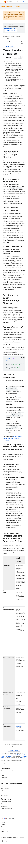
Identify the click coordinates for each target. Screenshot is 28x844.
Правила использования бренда (8, 810)
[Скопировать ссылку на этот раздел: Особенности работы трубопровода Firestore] (13, 303)
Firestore (17, 6)
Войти (24, 1)
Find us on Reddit (5, 788)
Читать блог (4, 786)
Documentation (6, 6)
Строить (7, 38)
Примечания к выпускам (6, 808)
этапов (5, 336)
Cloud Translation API (9, 28)
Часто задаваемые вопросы (7, 813)
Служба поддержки (6, 801)
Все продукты (4, 831)
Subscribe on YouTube (6, 793)
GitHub (2, 780)
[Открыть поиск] (18, 2)
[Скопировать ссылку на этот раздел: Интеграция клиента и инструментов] (17, 466)
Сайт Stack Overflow (6, 803)
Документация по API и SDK (7, 773)
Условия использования (6, 837)
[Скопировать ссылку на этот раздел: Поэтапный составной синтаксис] (13, 329)
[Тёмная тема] (22, 357)
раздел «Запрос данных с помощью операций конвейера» (12, 438)
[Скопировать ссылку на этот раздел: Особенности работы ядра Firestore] (13, 157)
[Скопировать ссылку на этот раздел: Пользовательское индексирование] (19, 210)
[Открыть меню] (2, 1)
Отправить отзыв (9, 46)
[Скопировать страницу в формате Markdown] (19, 57)
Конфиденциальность (18, 837)
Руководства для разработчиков (8, 770)
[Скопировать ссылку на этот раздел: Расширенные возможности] (16, 377)
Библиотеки (4, 777)
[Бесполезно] (22, 43)
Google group (4, 806)
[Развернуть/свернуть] (12, 62)
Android (3, 822)
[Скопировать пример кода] (24, 357)
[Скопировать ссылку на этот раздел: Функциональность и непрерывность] (18, 181)
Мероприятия (4, 795)
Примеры (3, 775)
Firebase (5, 36)
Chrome (3, 824)
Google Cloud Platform (6, 829)
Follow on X (3, 790)
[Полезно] (22, 41)
